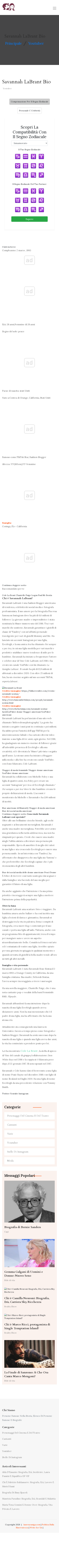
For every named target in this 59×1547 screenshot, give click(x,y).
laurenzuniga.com (31, 1524)
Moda (10, 1161)
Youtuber (36, 43)
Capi (6, 1231)
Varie (10, 1134)
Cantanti (12, 1125)
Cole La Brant (29, 1051)
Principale (13, 43)
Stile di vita (9, 1280)
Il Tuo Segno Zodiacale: (29, 149)
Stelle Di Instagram (17, 1152)
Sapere (29, 219)
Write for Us (36, 1527)
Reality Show (10, 1306)
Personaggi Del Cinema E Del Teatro (28, 1116)
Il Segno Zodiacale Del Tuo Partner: (29, 184)
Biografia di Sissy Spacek (14, 1492)
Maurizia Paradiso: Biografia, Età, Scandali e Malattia (29, 1498)
